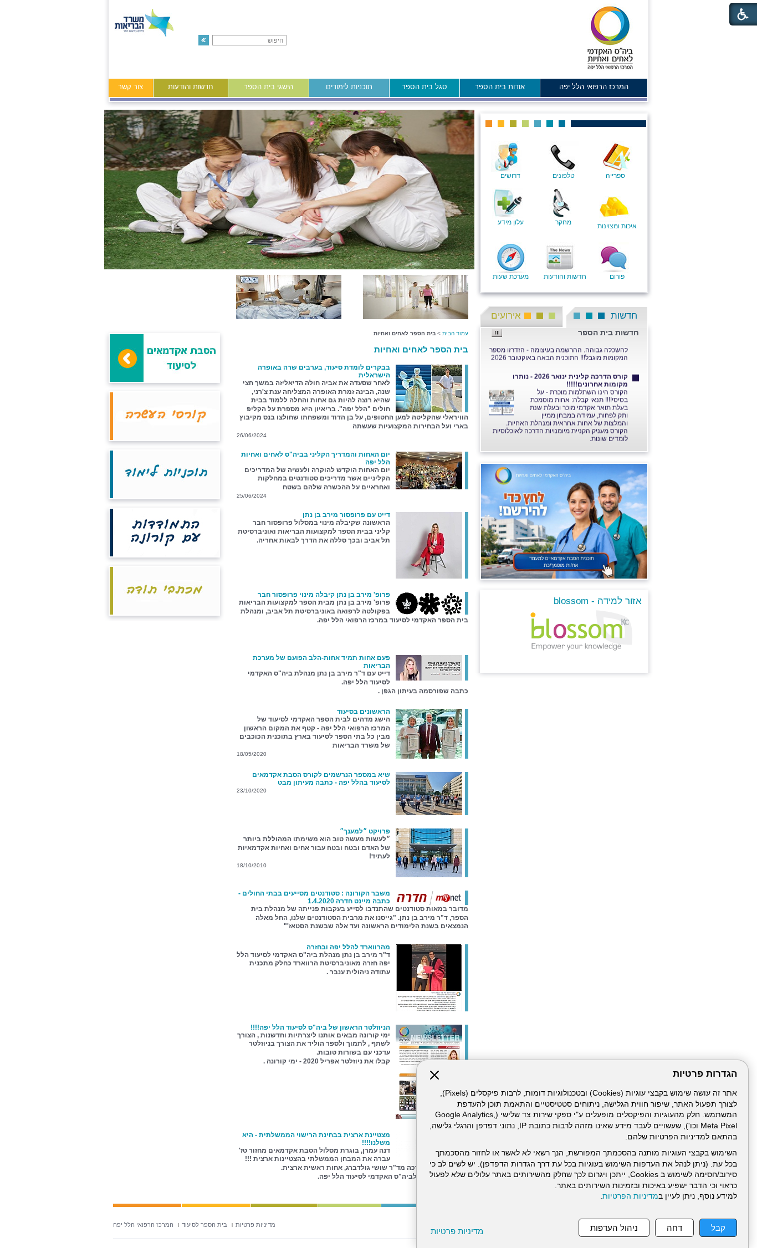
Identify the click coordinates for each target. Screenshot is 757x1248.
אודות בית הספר (500, 87)
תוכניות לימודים (349, 87)
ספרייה (615, 176)
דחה (674, 1227)
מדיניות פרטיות (457, 1231)
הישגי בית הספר (268, 87)
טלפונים (564, 176)
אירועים (506, 315)
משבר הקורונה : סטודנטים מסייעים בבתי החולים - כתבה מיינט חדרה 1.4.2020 (314, 897)
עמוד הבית (455, 333)
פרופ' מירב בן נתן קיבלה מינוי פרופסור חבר (324, 595)
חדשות (624, 315)
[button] (203, 40)
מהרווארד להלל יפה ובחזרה (348, 947)
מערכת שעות (511, 276)
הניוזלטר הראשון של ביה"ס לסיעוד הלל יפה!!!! (320, 1027)
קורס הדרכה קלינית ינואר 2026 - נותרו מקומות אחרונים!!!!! (570, 372)
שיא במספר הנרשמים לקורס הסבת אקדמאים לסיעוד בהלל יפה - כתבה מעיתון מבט (321, 778)
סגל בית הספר (424, 87)
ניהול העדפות (614, 1227)
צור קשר (130, 87)
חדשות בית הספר (608, 332)
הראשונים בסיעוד (363, 711)
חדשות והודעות (190, 87)
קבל (718, 1227)
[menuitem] (593, 90)
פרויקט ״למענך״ (365, 831)
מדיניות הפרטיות (630, 1196)
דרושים (510, 176)
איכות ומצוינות (617, 226)
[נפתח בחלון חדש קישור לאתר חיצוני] (567, 519)
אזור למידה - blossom (598, 601)
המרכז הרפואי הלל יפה (593, 87)
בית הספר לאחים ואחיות (421, 349)
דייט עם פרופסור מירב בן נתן (346, 515)
